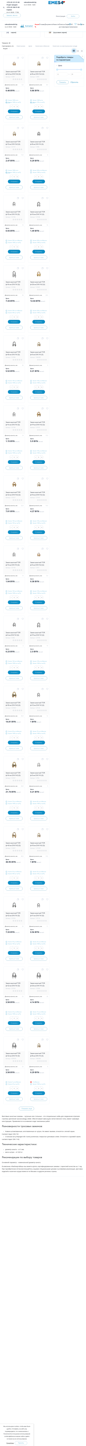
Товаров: (5, 43)
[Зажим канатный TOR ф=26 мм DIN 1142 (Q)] (38, 274)
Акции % (37, 25)
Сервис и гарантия (68, 25)
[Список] (78, 51)
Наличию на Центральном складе (65, 46)
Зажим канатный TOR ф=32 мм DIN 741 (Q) (13, 914)
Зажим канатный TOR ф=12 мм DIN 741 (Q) (37, 704)
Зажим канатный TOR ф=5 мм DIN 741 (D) (37, 353)
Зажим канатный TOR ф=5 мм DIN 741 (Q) (37, 774)
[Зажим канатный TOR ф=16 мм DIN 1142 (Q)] (38, 485)
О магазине (74, 25)
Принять (21, 1443)
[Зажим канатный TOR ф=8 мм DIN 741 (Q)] (38, 134)
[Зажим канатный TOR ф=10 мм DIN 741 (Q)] (14, 204)
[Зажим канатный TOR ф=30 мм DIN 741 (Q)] (14, 345)
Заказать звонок (12, 15)
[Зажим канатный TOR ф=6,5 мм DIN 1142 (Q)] (14, 64)
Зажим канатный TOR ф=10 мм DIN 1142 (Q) (37, 844)
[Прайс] (82, 51)
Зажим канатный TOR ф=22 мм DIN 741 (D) (13, 1054)
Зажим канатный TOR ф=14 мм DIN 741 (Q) (13, 423)
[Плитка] (74, 51)
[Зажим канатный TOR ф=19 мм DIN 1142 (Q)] (38, 415)
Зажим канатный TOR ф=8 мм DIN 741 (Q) (37, 143)
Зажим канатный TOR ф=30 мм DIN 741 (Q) (13, 353)
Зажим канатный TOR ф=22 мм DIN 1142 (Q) (13, 493)
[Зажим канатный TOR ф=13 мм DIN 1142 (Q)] (14, 134)
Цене (30, 46)
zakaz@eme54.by (30, 2)
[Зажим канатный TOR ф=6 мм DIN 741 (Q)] (14, 625)
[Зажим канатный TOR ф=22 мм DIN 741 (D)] (14, 1046)
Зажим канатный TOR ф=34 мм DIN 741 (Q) (13, 283)
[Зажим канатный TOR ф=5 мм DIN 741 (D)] (38, 345)
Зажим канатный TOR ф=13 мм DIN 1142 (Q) (13, 143)
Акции (5, 48)
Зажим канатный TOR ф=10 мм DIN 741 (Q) (13, 213)
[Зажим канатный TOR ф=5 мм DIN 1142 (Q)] (38, 555)
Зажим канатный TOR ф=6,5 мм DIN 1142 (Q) (13, 73)
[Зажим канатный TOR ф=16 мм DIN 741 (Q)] (38, 204)
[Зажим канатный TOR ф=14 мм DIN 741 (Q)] (14, 415)
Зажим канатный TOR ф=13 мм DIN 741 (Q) (13, 564)
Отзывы (42, 24)
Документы (49, 24)
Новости (56, 24)
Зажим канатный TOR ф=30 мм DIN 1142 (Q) (13, 704)
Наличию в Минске (42, 46)
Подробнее (10, 1443)
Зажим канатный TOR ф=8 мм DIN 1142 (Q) (37, 73)
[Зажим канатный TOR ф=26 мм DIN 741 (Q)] (38, 976)
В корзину (14, 111)
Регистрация (60, 16)
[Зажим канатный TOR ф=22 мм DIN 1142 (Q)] (14, 485)
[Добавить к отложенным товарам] (23, 58)
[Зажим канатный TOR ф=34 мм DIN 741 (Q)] (14, 274)
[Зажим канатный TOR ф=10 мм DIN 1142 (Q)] (38, 835)
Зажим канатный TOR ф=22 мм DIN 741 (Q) (13, 984)
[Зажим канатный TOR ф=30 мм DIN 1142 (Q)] (14, 695)
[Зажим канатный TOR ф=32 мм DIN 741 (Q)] (14, 906)
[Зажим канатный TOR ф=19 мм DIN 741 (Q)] (38, 625)
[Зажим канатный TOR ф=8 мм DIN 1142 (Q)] (38, 64)
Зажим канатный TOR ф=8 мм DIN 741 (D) (37, 1054)
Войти (73, 16)
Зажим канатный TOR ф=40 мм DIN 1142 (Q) (13, 844)
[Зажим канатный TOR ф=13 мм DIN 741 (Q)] (14, 555)
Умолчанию (21, 46)
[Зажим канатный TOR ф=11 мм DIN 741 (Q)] (38, 906)
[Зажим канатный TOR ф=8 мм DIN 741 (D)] (38, 1046)
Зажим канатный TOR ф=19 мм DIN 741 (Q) (37, 634)
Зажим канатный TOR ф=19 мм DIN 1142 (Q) (37, 423)
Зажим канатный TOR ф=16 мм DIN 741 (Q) (37, 213)
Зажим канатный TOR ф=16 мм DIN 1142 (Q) (37, 493)
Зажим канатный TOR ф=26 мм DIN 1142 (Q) (37, 283)
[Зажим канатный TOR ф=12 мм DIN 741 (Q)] (38, 695)
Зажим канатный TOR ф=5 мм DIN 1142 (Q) (37, 564)
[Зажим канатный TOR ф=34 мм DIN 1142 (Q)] (14, 765)
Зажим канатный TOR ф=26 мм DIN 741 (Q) (37, 984)
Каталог (29, 25)
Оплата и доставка (62, 25)
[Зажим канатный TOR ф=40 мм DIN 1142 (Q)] (14, 835)
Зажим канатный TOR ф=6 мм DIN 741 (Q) (13, 634)
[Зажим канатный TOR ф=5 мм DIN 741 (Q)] (38, 765)
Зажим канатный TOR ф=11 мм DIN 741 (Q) (37, 914)
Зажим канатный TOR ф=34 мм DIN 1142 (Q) (13, 774)
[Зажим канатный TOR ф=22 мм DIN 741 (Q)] (14, 976)
